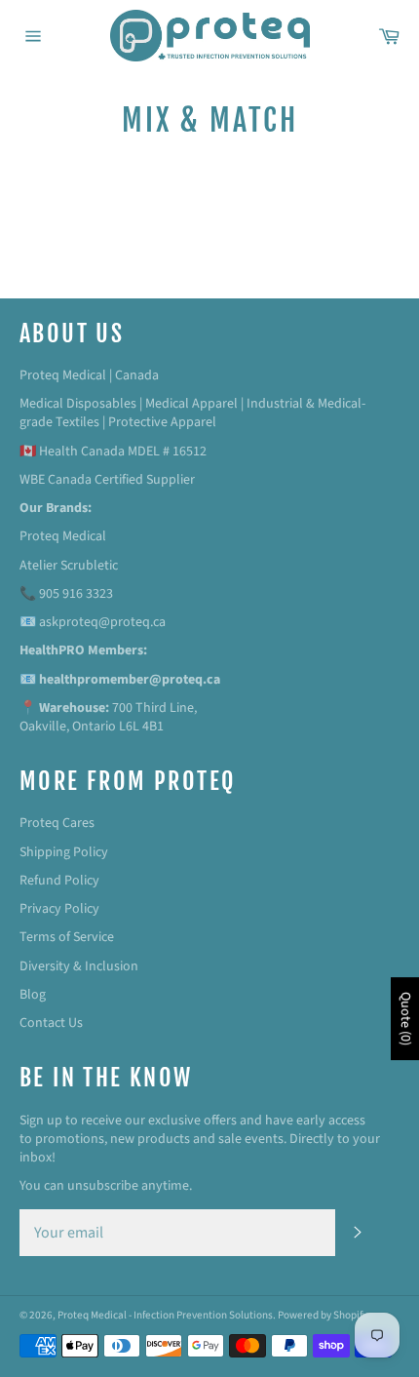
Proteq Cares (57, 823)
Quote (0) (405, 1018)
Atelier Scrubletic (68, 565)
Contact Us (51, 1023)
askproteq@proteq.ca (102, 622)
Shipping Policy (63, 852)
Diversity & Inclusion (78, 966)
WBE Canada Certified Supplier (107, 480)
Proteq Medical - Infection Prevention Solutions (165, 1315)
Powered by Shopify (322, 1315)
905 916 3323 (76, 594)
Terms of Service (66, 937)
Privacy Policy (59, 909)
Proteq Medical (62, 536)
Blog (32, 994)
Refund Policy (59, 880)
